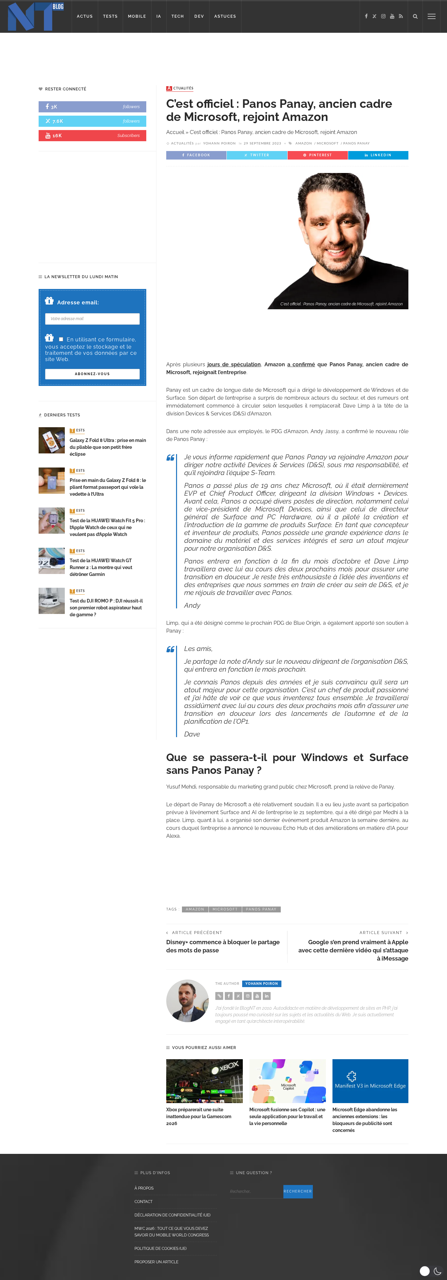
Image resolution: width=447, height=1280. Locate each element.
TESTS (110, 16)
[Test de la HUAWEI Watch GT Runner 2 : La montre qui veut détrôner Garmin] (52, 560)
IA (158, 16)
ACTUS (85, 16)
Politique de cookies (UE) (160, 1248)
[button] (431, 1271)
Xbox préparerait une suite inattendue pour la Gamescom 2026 (198, 1116)
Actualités (180, 88)
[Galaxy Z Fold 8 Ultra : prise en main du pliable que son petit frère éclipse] (52, 440)
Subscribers (128, 135)
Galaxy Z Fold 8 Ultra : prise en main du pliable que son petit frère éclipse (108, 447)
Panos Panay (356, 143)
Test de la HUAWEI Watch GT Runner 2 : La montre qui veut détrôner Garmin (101, 567)
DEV (199, 16)
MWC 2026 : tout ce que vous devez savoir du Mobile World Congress (171, 1231)
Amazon (303, 143)
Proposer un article (156, 1262)
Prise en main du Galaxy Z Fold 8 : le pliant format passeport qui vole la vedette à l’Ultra (108, 487)
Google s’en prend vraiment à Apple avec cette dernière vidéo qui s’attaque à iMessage (353, 950)
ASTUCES (225, 16)
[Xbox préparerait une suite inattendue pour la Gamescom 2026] (204, 1081)
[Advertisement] (126, 54)
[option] (204, 1093)
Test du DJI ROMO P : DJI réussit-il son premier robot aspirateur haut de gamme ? (106, 607)
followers (131, 106)
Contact (143, 1201)
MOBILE (137, 16)
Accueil (175, 132)
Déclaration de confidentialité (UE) (172, 1215)
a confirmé (301, 364)
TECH (177, 16)
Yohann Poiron (219, 143)
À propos (143, 1188)
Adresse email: (78, 302)
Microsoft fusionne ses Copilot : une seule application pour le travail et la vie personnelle (287, 1116)
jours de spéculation (234, 364)
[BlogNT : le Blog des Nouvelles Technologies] (36, 16)
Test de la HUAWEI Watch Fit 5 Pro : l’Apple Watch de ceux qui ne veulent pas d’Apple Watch (107, 527)
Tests (78, 431)
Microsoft (328, 143)
